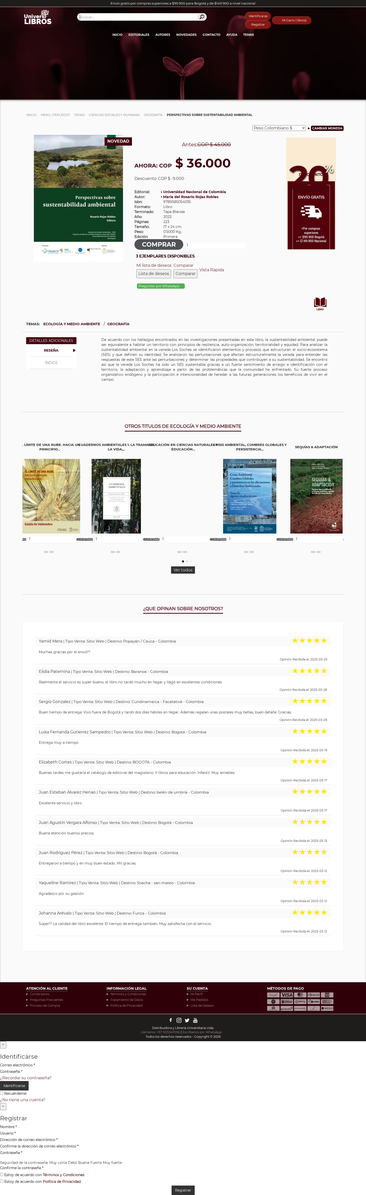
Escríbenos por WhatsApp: (203, 1032)
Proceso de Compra (45, 1005)
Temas (248, 35)
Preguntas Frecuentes (46, 1000)
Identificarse (258, 16)
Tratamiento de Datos (126, 1000)
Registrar (258, 24)
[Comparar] (52, 552)
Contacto (211, 35)
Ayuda (231, 35)
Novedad (118, 141)
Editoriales (138, 35)
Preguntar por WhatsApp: (159, 286)
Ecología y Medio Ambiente (71, 324)
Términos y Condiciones (128, 994)
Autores (162, 35)
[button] (183, 561)
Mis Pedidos (199, 1000)
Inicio (117, 35)
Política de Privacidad (126, 1005)
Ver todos (183, 570)
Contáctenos (39, 994)
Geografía (118, 324)
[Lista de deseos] (46, 552)
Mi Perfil (196, 994)
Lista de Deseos (202, 1005)
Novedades (186, 35)
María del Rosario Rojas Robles (190, 197)
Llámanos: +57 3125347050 (160, 1032)
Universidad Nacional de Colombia (194, 192)
